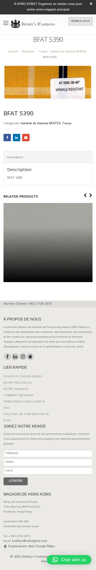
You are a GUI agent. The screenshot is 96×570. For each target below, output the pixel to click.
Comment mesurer (18, 395)
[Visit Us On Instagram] (23, 356)
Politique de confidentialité (26, 414)
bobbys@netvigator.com (29, 541)
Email (26, 137)
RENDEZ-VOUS (80, 21)
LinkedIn (16, 137)
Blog (7, 420)
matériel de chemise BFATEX (41, 123)
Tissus (67, 123)
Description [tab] (15, 157)
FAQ (6, 408)
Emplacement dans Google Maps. (31, 546)
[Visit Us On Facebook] (7, 356)
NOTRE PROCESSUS (17, 383)
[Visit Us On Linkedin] (15, 356)
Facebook (7, 137)
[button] (69, 559)
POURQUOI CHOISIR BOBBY (23, 376)
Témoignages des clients (24, 402)
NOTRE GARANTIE (16, 389)
